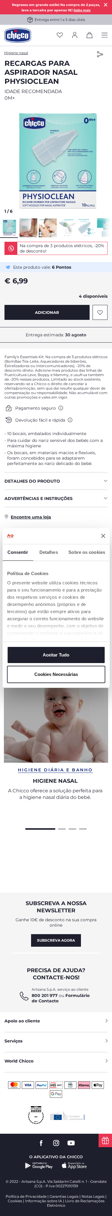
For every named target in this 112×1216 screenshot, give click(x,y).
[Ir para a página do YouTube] (71, 1143)
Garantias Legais (64, 1196)
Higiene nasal (16, 53)
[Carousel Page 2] (62, 828)
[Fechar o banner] (103, 536)
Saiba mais (81, 10)
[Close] (105, 4)
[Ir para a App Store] (74, 1165)
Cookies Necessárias (56, 674)
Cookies (15, 1201)
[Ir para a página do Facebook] (41, 1143)
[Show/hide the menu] (105, 35)
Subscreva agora (56, 940)
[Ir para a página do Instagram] (56, 1143)
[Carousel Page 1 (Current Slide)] (40, 828)
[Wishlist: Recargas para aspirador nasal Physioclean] (100, 312)
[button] (56, 161)
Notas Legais (93, 1196)
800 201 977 (45, 995)
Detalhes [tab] (48, 552)
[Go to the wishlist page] (60, 35)
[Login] (75, 35)
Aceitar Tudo (56, 654)
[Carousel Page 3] (72, 828)
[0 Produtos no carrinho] (90, 36)
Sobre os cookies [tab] (86, 552)
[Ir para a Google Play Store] (39, 1165)
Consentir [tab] (17, 552)
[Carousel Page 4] (83, 828)
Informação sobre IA (43, 1201)
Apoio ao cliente (22, 1021)
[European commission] (67, 1115)
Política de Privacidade (26, 1196)
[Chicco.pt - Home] (17, 35)
